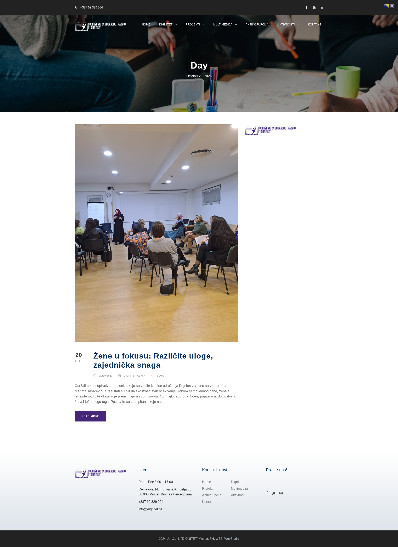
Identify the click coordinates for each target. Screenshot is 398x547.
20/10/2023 (106, 375)
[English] (392, 6)
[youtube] (314, 7)
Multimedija (223, 24)
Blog (160, 375)
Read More (90, 416)
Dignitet (166, 24)
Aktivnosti (286, 24)
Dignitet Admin (135, 375)
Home (146, 24)
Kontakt (315, 24)
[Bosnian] (387, 6)
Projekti (193, 24)
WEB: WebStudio (227, 538)
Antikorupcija (257, 24)
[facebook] (307, 7)
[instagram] (322, 7)
